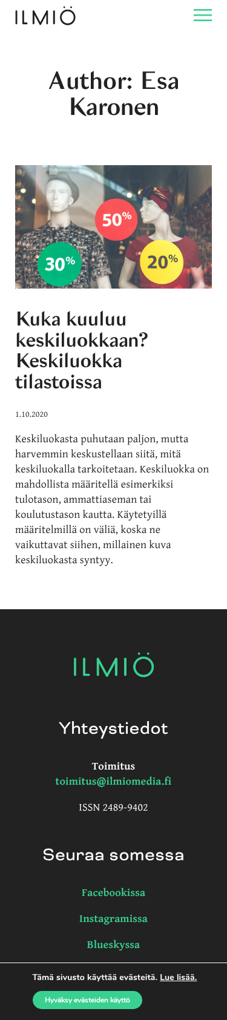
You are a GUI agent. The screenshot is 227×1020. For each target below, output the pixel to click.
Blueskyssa (113, 945)
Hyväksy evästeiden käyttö (87, 1000)
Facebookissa (113, 893)
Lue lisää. (178, 977)
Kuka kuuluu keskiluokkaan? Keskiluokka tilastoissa (81, 350)
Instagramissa (113, 919)
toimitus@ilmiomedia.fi (114, 782)
